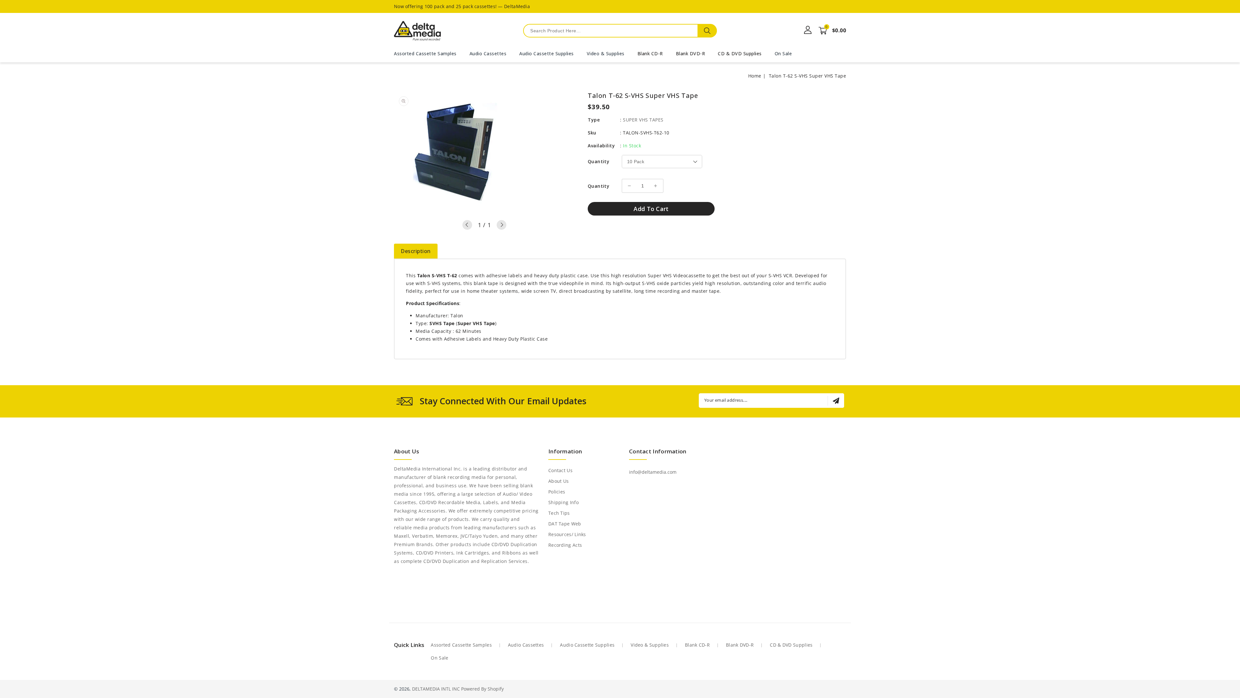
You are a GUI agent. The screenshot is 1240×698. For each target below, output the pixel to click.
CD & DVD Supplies (740, 53)
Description (416, 251)
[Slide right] (501, 225)
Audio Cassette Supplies (587, 645)
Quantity (598, 161)
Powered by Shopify (482, 689)
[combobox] (620, 30)
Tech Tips (559, 513)
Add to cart (651, 209)
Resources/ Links (567, 534)
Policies (556, 492)
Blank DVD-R (690, 53)
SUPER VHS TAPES (643, 120)
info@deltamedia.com (653, 472)
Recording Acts (565, 545)
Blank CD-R (650, 53)
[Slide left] (467, 225)
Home (754, 76)
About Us (558, 481)
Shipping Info (563, 502)
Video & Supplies (650, 645)
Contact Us (560, 470)
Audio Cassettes (526, 645)
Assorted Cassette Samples (461, 645)
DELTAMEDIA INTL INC (436, 689)
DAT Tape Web (564, 524)
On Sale (439, 658)
